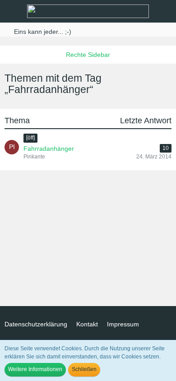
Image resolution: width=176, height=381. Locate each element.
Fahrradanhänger (48, 148)
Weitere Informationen (35, 369)
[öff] (30, 138)
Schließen (84, 369)
